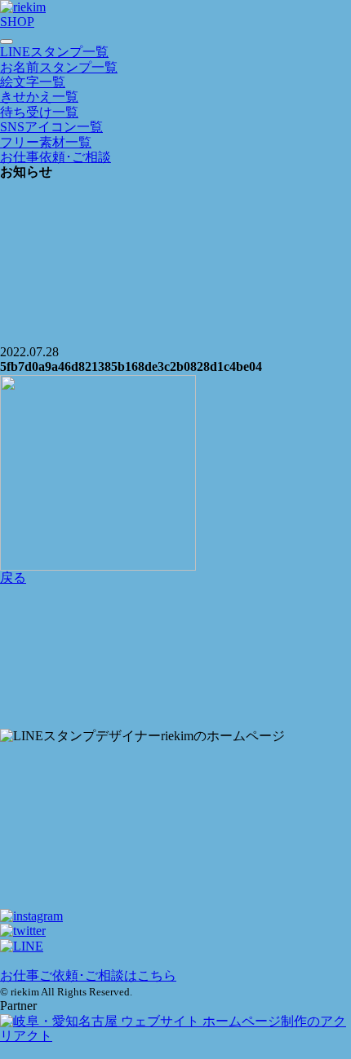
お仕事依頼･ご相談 (55, 157)
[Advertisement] (175, 657)
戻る (13, 578)
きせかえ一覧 (39, 97)
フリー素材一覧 (45, 142)
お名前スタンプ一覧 (59, 67)
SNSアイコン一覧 (51, 127)
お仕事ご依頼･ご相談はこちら (88, 975)
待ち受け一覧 (39, 112)
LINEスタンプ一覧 (54, 52)
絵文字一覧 (32, 82)
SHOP (17, 22)
